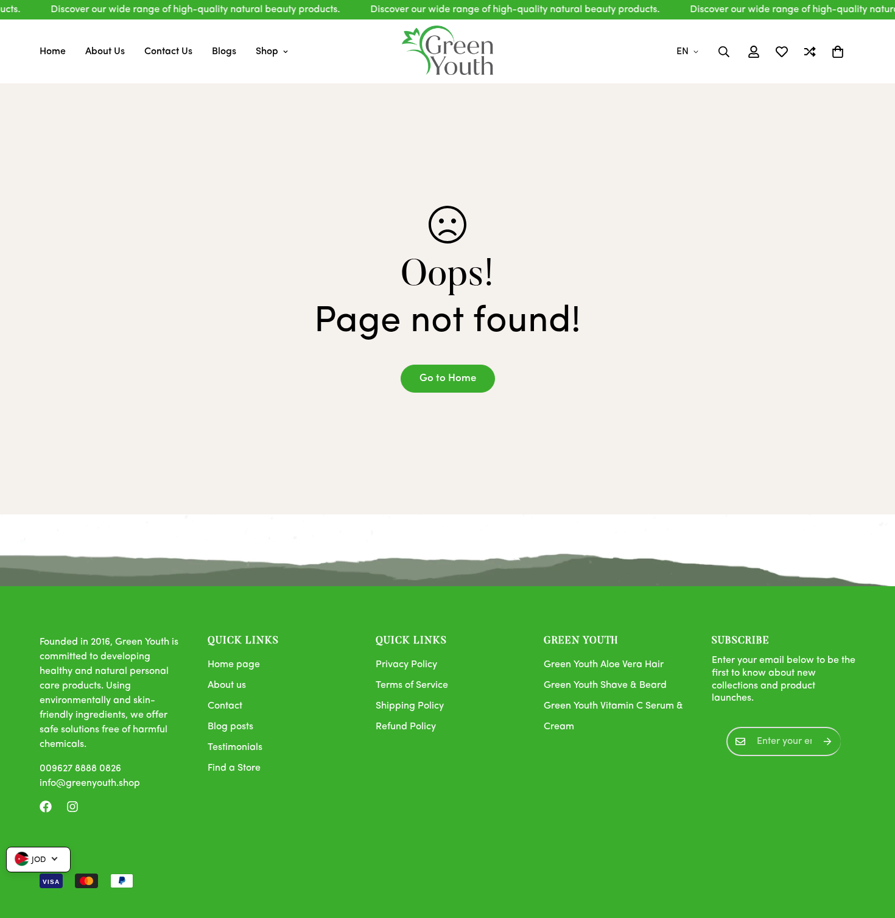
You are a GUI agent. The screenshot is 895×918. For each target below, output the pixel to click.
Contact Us (168, 52)
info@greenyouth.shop (90, 783)
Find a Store (234, 768)
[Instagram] (72, 807)
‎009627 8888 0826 (80, 769)
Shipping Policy (410, 706)
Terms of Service (412, 685)
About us (227, 685)
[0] (838, 52)
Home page (234, 665)
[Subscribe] (827, 741)
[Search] (724, 51)
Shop (267, 52)
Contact (225, 706)
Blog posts (230, 727)
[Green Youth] (447, 51)
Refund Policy (406, 727)
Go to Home (447, 378)
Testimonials (235, 747)
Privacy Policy (406, 665)
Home (53, 52)
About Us (105, 52)
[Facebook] (46, 807)
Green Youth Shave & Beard (605, 685)
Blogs (224, 52)
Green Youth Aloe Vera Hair (604, 665)
